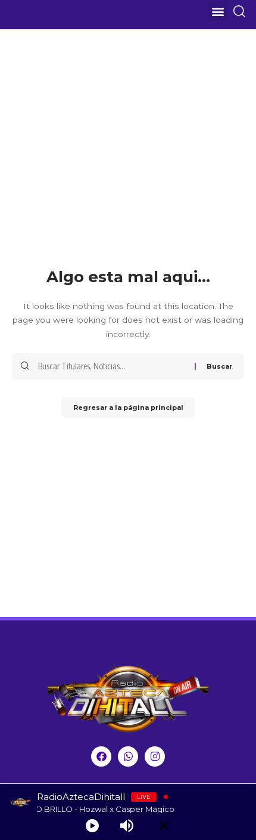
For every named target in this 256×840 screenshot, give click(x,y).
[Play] (92, 825)
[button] (217, 11)
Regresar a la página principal (128, 407)
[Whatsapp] (128, 756)
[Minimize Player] (164, 825)
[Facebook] (101, 756)
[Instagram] (155, 756)
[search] (243, 11)
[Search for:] (112, 366)
